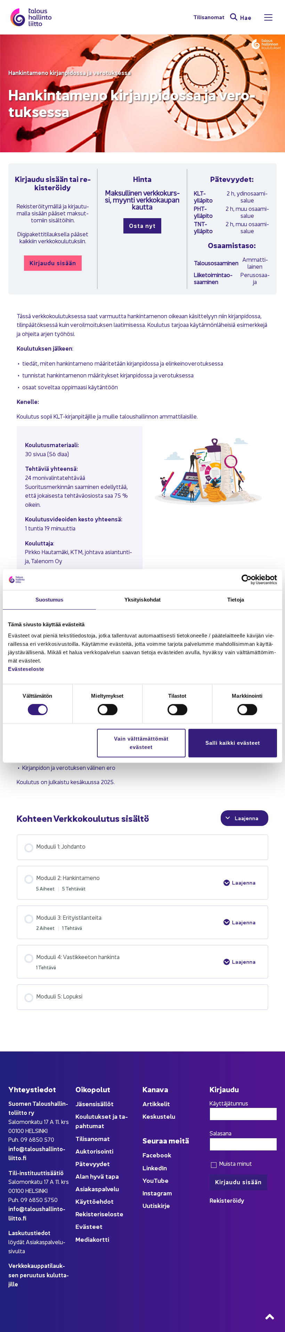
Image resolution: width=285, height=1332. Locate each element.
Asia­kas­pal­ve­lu (97, 1188)
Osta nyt (142, 225)
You (148, 1180)
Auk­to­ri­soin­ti (94, 1151)
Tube (161, 1180)
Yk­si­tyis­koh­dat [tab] (142, 600)
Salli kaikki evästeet (232, 743)
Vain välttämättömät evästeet (141, 743)
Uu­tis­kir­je (156, 1205)
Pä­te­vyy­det (92, 1163)
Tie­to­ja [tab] (235, 600)
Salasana (220, 1133)
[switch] (107, 709)
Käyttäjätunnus (229, 1103)
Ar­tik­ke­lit (156, 1103)
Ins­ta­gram (157, 1192)
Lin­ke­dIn (154, 1167)
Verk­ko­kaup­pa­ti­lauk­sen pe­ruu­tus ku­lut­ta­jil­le (38, 1274)
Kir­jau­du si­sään (53, 263)
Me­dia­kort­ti (92, 1239)
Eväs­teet (89, 1226)
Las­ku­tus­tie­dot (29, 1232)
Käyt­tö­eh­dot (94, 1201)
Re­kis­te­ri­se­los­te (99, 1213)
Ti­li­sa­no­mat (209, 17)
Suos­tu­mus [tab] (49, 600)
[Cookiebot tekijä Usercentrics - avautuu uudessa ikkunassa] (246, 579)
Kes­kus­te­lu (158, 1116)
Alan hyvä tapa (97, 1176)
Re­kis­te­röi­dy (227, 1200)
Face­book (156, 1154)
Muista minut (235, 1163)
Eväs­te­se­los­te (26, 669)
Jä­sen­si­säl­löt (94, 1103)
